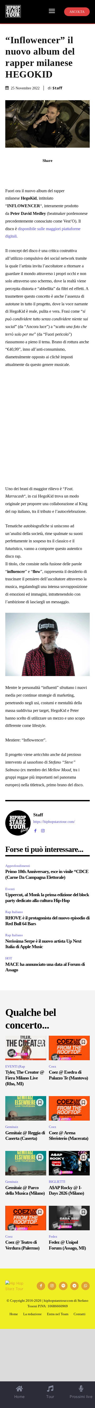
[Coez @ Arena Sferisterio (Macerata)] (69, 1108)
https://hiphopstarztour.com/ (54, 822)
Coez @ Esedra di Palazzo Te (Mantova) (68, 1075)
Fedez (53, 1236)
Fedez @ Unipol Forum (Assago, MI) (67, 1245)
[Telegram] (47, 172)
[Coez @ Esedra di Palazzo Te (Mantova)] (69, 1048)
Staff (57, 88)
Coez (52, 1066)
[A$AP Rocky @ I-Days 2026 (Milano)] (69, 1163)
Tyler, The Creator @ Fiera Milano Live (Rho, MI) (24, 1077)
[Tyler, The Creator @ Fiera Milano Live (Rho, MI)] (25, 1048)
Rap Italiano (14, 912)
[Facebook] (23, 172)
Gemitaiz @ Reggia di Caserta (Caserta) (25, 1135)
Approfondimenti (17, 866)
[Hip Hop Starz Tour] (13, 11)
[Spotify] (63, 1286)
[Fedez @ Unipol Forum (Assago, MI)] (69, 1218)
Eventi (10, 889)
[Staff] (18, 823)
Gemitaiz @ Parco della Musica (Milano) (25, 1190)
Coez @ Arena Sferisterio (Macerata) (68, 1135)
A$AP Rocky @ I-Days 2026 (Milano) (66, 1190)
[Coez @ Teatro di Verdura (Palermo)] (25, 1218)
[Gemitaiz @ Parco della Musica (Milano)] (25, 1163)
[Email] (71, 172)
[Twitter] (59, 172)
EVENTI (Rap (15, 1066)
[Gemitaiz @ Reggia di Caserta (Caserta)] (25, 1108)
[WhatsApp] (35, 172)
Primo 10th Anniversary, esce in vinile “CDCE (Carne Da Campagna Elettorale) (46, 874)
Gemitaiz (11, 1127)
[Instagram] (43, 830)
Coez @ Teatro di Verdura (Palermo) (22, 1245)
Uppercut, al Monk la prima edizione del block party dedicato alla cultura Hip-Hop (47, 897)
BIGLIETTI (57, 1182)
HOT (8, 958)
